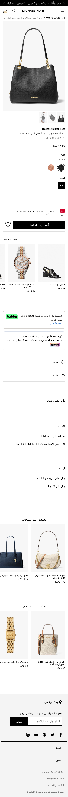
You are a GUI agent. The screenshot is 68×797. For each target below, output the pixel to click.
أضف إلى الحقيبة (39, 225)
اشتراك (19, 721)
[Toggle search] (14, 10)
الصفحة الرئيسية (58, 18)
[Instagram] (28, 735)
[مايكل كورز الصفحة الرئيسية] (33, 11)
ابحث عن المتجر (51, 702)
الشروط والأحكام (56, 785)
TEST (48, 18)
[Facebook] (60, 735)
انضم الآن (50, 214)
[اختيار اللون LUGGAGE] (51, 168)
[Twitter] (52, 735)
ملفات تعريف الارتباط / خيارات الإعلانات (45, 791)
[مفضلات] (54, 10)
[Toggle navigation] (62, 10)
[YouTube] (36, 735)
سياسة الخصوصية (55, 778)
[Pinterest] (44, 735)
